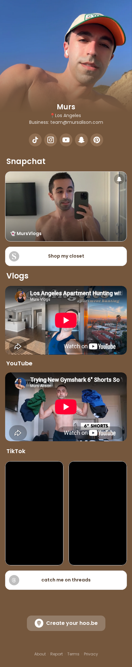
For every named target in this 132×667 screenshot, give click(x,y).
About (40, 654)
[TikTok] (35, 139)
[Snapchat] (81, 139)
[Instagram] (50, 139)
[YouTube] (66, 139)
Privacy (91, 654)
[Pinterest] (96, 139)
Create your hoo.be (72, 623)
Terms (73, 654)
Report (56, 654)
